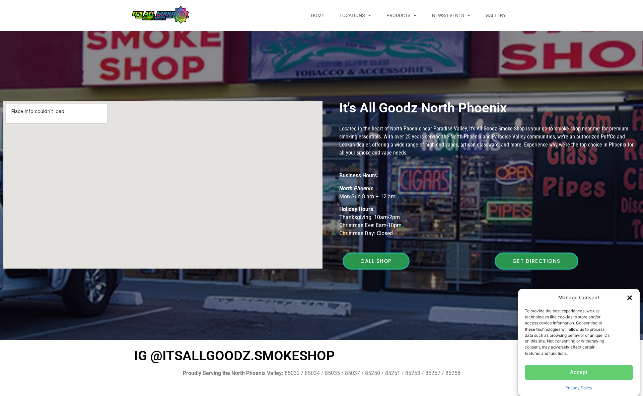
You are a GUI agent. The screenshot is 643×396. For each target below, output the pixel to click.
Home (317, 15)
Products (398, 15)
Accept (579, 372)
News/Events (448, 15)
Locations (352, 15)
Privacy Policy (578, 387)
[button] (629, 297)
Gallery (496, 15)
